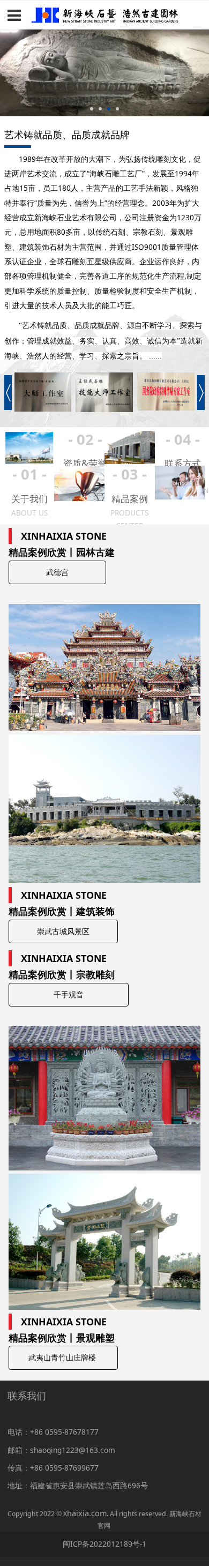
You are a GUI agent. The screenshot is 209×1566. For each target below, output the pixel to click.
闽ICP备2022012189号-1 (104, 1544)
